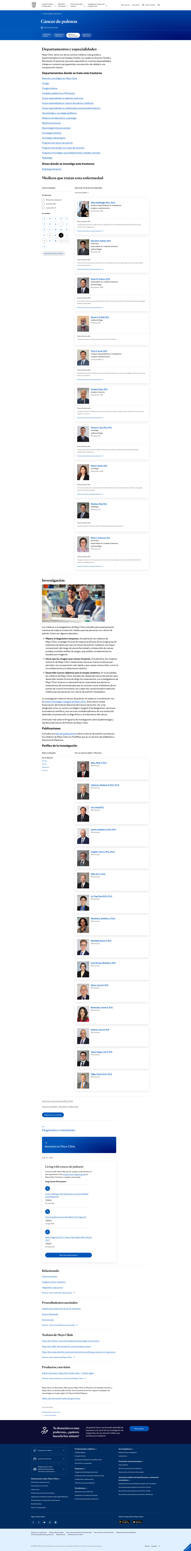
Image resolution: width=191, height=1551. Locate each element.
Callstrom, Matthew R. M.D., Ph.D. (105, 785)
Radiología (47, 157)
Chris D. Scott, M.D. (99, 351)
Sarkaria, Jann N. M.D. (100, 1029)
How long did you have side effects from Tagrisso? (65, 1217)
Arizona (44, 761)
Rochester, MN (51, 204)
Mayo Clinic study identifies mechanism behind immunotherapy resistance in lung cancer (78, 1352)
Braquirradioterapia (50, 1314)
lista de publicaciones (65, 733)
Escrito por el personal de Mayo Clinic (57, 1101)
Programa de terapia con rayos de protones (63, 147)
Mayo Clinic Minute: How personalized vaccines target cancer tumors (70, 1341)
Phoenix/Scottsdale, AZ (53, 200)
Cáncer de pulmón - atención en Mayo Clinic (60, 1106)
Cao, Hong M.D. (97, 807)
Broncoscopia (48, 1320)
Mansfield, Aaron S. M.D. (101, 940)
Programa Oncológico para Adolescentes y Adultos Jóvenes (71, 152)
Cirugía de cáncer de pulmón (54, 1282)
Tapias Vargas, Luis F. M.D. (102, 1052)
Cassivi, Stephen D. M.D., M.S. (103, 829)
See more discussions (68, 1255)
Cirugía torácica (49, 88)
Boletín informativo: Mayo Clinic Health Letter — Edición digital (68, 1373)
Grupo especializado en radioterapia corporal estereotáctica (71, 108)
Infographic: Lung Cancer (52, 1287)
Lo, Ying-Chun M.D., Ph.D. (101, 896)
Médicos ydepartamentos (73, 35)
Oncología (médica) (51, 132)
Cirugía (45, 83)
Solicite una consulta (52, 1115)
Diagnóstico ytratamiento (59, 35)
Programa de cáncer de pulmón (57, 142)
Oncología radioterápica (53, 137)
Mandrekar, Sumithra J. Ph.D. (103, 918)
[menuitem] (46, 35)
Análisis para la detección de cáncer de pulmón (61, 1308)
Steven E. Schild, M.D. (100, 317)
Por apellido (46, 213)
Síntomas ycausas (46, 35)
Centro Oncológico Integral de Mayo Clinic (65, 701)
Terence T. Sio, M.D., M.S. (101, 427)
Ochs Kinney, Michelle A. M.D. (103, 963)
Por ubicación (46, 195)
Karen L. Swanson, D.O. (100, 538)
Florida (44, 764)
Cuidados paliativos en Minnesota (58, 93)
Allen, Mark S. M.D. (99, 763)
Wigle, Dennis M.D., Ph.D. (101, 1074)
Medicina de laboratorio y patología (59, 118)
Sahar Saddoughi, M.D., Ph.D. (103, 202)
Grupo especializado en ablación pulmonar (62, 98)
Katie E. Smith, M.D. (99, 465)
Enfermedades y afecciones (52, 14)
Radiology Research (51, 169)
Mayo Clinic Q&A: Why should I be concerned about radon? (66, 1346)
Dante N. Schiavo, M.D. (100, 279)
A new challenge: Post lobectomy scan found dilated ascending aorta (66, 1195)
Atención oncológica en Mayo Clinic (59, 78)
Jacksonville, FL (51, 208)
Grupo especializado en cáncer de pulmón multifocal (67, 103)
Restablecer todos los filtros (53, 253)
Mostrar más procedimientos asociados (58, 1325)
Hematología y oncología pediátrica (59, 113)
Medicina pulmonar (51, 122)
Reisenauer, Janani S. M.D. (102, 1007)
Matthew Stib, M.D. (99, 504)
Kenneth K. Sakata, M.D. (101, 241)
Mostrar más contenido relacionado (57, 1293)
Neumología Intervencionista (56, 127)
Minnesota (45, 767)
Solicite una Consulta (51, 27)
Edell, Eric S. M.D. (98, 874)
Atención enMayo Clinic (87, 35)
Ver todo (45, 770)
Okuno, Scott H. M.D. (100, 985)
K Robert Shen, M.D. (99, 389)
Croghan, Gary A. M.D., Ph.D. (103, 851)
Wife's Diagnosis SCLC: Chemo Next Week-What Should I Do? (68, 1238)
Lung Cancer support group (74, 1174)
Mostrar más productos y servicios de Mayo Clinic (62, 1378)
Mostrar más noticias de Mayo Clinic (57, 1357)
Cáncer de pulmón (59, 21)
